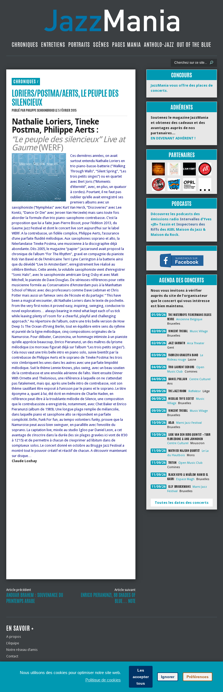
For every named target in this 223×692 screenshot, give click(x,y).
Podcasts (181, 204)
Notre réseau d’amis (22, 650)
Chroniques (25, 44)
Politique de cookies (103, 680)
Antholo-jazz (159, 44)
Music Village (199, 331)
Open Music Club (190, 463)
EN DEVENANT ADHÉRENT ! (173, 138)
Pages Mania (126, 44)
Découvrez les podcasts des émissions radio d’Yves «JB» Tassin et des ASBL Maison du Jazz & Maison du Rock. (181, 224)
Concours (181, 75)
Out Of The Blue (194, 44)
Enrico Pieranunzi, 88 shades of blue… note (108, 598)
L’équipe (12, 643)
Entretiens (53, 44)
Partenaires (182, 155)
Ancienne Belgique (189, 319)
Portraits (79, 44)
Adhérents (182, 107)
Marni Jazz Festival (189, 423)
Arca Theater (195, 343)
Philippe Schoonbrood (40, 110)
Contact (12, 656)
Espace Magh (185, 479)
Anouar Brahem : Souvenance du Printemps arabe (34, 598)
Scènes (101, 44)
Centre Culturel (199, 379)
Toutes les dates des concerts (182, 503)
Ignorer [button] (167, 677)
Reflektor (194, 391)
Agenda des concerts (181, 280)
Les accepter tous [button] (141, 676)
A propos (13, 637)
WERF (51, 147)
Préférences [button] (198, 677)
